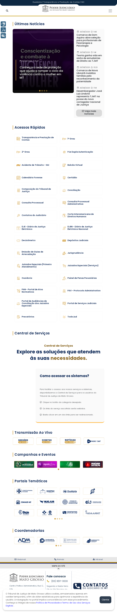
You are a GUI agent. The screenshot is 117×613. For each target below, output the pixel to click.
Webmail (21, 559)
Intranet (99, 559)
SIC (82, 2)
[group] (43, 61)
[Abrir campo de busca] (8, 10)
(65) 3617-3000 (59, 581)
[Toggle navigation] (110, 11)
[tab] (40, 91)
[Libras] (3, 24)
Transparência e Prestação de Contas (61, 2)
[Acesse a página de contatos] (90, 585)
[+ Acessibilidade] (3, 35)
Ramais (60, 559)
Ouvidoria (37, 2)
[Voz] (3, 29)
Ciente (105, 599)
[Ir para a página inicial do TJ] (26, 577)
